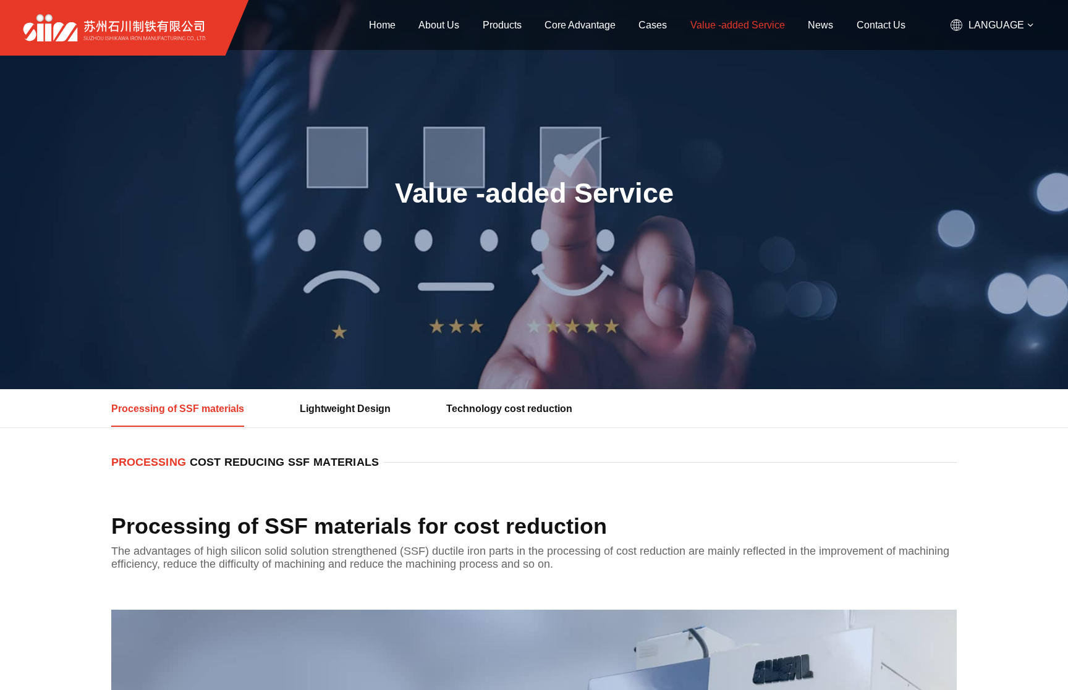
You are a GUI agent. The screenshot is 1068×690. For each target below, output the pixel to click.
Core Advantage (580, 24)
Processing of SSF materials (177, 408)
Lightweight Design (345, 408)
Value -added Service (737, 24)
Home (382, 24)
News (820, 24)
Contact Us (881, 24)
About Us (438, 24)
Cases (652, 24)
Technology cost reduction (509, 408)
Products (502, 24)
